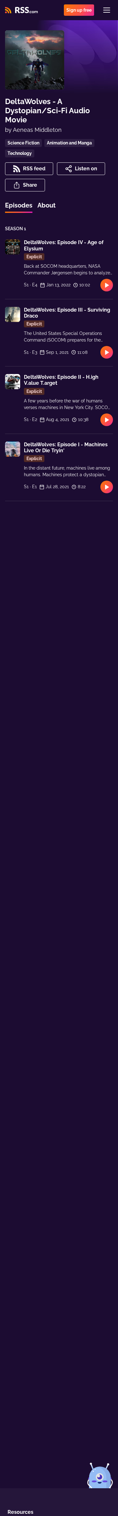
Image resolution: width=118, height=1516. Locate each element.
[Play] (106, 285)
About (46, 205)
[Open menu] (106, 10)
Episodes (18, 205)
